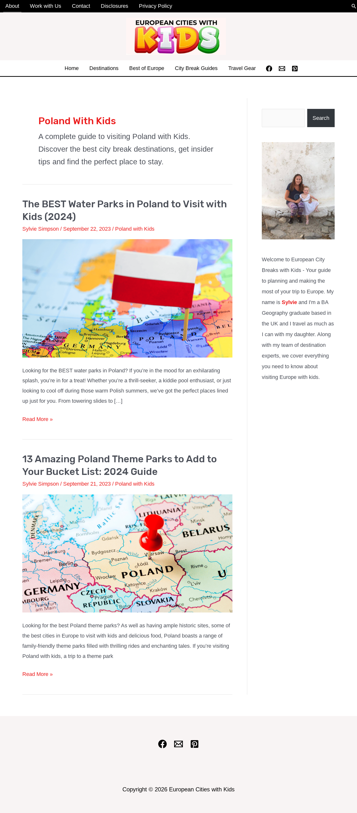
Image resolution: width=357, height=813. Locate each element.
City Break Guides (196, 68)
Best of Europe (146, 68)
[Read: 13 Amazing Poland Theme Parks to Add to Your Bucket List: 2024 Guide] (127, 553)
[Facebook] (269, 68)
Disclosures (114, 6)
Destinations (104, 68)
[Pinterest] (295, 68)
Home (72, 68)
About (12, 6)
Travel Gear (242, 68)
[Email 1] (282, 68)
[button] (354, 6)
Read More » (37, 420)
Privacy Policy (155, 6)
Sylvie (289, 302)
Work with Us (45, 6)
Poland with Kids (134, 229)
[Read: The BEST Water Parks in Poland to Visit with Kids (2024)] (127, 298)
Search (321, 118)
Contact (81, 6)
